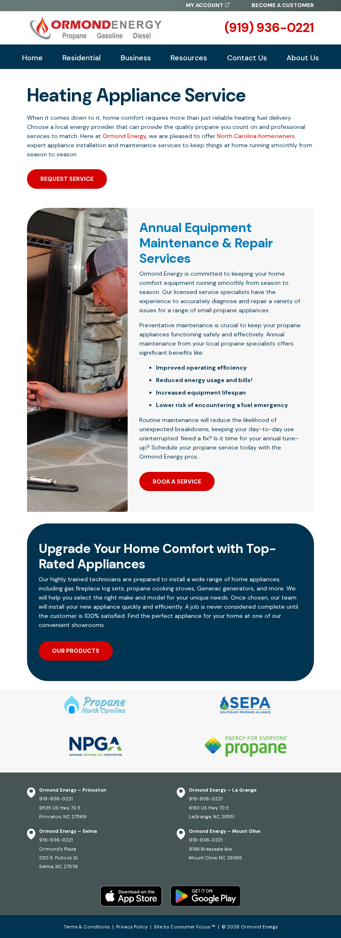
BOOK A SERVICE (177, 481)
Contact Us (247, 57)
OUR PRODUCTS (75, 650)
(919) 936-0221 (269, 27)
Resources (188, 57)
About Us (303, 57)
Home (32, 57)
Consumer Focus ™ (192, 927)
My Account (204, 5)
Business (136, 57)
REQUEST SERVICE (67, 179)
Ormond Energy (124, 136)
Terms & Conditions (87, 927)
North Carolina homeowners (256, 136)
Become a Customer (283, 5)
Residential (81, 57)
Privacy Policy (132, 927)
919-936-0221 (56, 799)
